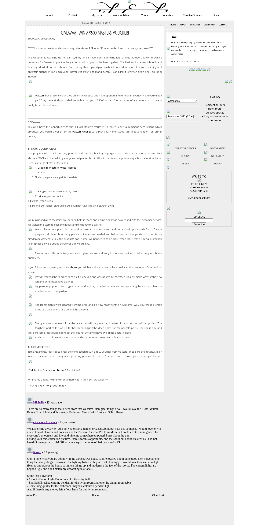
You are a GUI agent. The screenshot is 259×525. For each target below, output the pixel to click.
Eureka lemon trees (41, 201)
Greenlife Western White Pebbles (57, 167)
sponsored (59, 386)
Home (95, 495)
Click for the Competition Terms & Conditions (53, 370)
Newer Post (32, 495)
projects (45, 386)
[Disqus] (95, 443)
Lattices (42, 196)
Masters (40, 95)
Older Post (158, 495)
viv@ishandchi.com (199, 197)
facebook (71, 267)
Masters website (81, 131)
